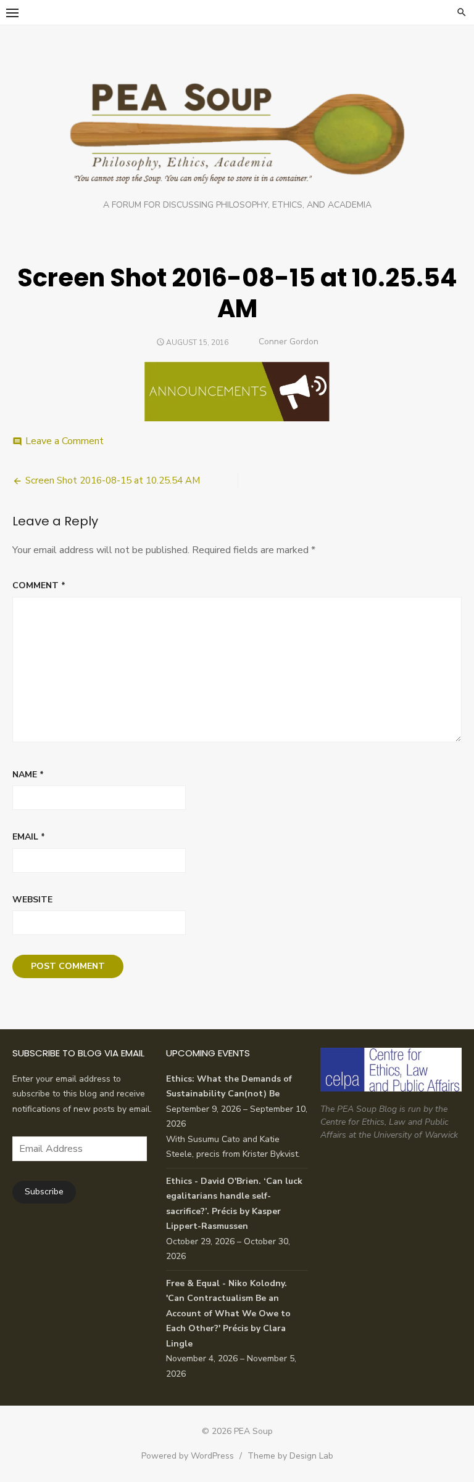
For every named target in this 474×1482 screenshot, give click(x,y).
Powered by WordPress (187, 1456)
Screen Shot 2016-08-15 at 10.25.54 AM (112, 480)
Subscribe (44, 1191)
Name (28, 774)
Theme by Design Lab (290, 1456)
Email (28, 837)
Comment (38, 585)
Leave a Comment (64, 441)
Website (32, 899)
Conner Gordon (288, 341)
